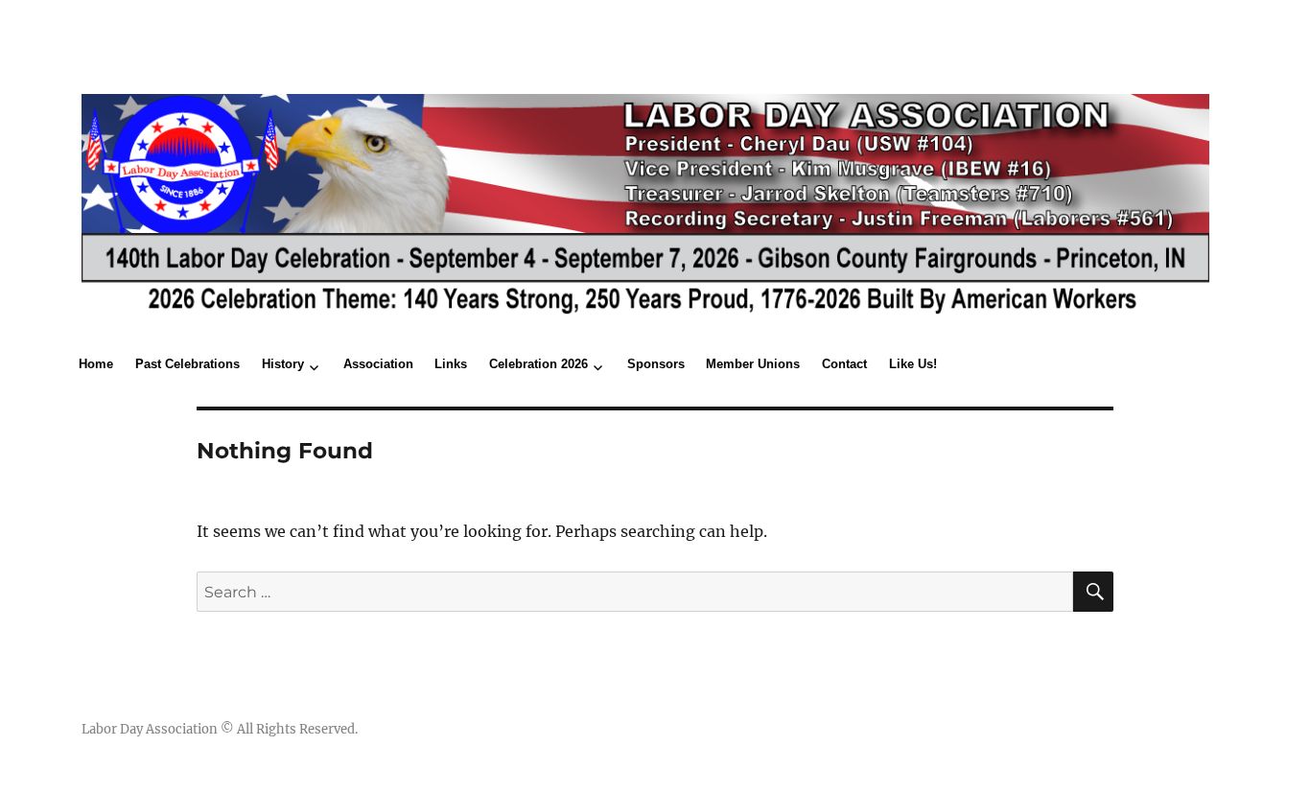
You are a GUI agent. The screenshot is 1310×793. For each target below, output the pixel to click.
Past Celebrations (187, 364)
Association (378, 364)
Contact (844, 364)
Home (96, 364)
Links (450, 364)
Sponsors (656, 364)
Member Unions (753, 364)
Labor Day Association (150, 729)
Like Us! (913, 364)
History (283, 364)
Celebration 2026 (538, 364)
